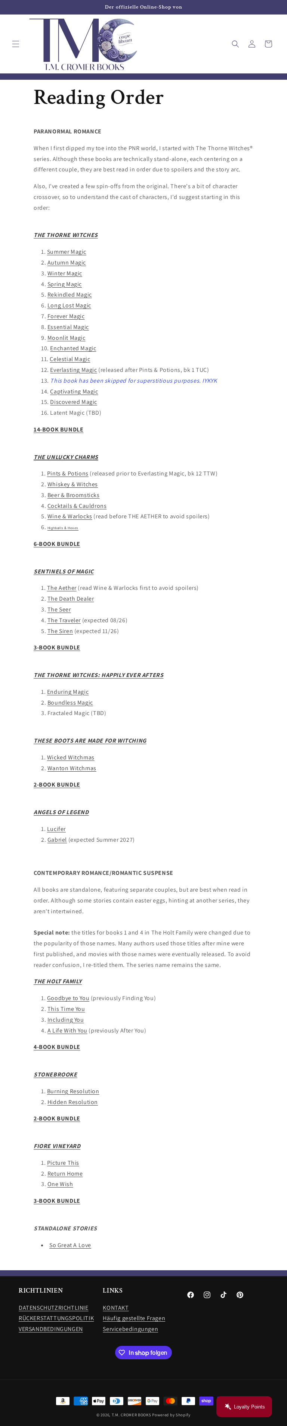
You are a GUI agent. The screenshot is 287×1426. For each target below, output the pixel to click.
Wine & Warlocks (69, 516)
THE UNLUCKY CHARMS (66, 457)
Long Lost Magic (69, 305)
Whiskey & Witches (72, 484)
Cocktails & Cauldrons (77, 506)
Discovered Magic (73, 402)
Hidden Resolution (72, 1102)
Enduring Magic (68, 692)
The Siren (60, 631)
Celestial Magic (70, 359)
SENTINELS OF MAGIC (64, 571)
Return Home (65, 1173)
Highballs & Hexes (62, 528)
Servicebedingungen (130, 1329)
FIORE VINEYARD (57, 1146)
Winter (57, 273)
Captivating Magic (74, 391)
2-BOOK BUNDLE (57, 784)
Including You (65, 1020)
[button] (15, 44)
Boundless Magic (70, 702)
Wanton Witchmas (71, 768)
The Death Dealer (70, 599)
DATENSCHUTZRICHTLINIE (54, 1308)
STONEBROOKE (55, 1074)
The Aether (62, 588)
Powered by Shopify (171, 1414)
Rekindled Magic (69, 294)
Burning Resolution (73, 1091)
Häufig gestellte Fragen (134, 1318)
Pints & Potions (68, 473)
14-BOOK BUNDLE (58, 429)
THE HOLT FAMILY (58, 981)
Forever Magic (66, 316)
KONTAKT (116, 1308)
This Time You (66, 1009)
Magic (74, 273)
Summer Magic (66, 252)
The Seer (59, 609)
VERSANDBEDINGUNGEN (51, 1329)
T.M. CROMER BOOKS (131, 1414)
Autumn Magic (66, 262)
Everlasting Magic (73, 370)
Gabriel (57, 840)
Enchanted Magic (73, 348)
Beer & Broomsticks (73, 495)
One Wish (60, 1184)
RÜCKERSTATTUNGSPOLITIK (56, 1318)
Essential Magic (68, 327)
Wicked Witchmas (71, 757)
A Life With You (67, 1030)
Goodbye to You (68, 998)
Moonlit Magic (66, 338)
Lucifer (56, 829)
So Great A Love (70, 1245)
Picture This (63, 1163)
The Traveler (64, 620)
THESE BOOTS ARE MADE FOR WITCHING (90, 740)
